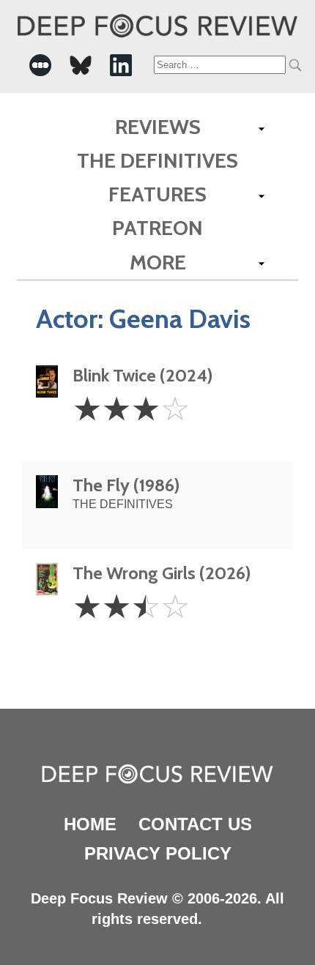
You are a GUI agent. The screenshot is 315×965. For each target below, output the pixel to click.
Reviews (158, 126)
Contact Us (195, 824)
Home (90, 824)
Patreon (157, 227)
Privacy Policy (157, 853)
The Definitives (157, 160)
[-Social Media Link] (40, 65)
